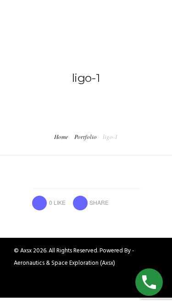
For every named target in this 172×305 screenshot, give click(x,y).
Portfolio (85, 137)
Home (61, 137)
